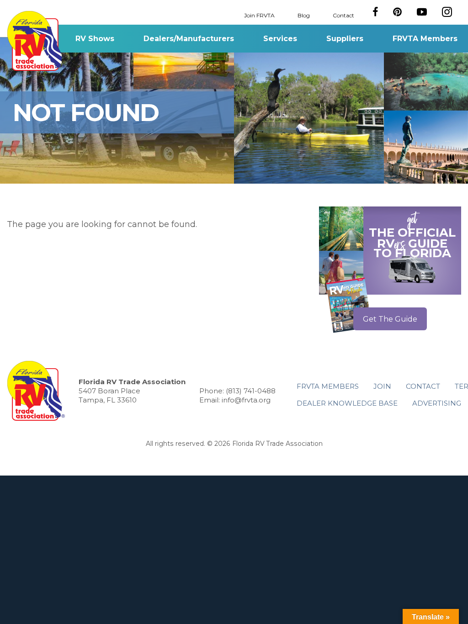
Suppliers (344, 38)
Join (382, 386)
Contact (343, 15)
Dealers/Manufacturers (189, 38)
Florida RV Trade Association (36, 41)
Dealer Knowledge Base (347, 403)
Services (280, 38)
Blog (304, 15)
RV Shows (94, 38)
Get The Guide (390, 319)
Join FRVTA (259, 15)
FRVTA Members (425, 38)
